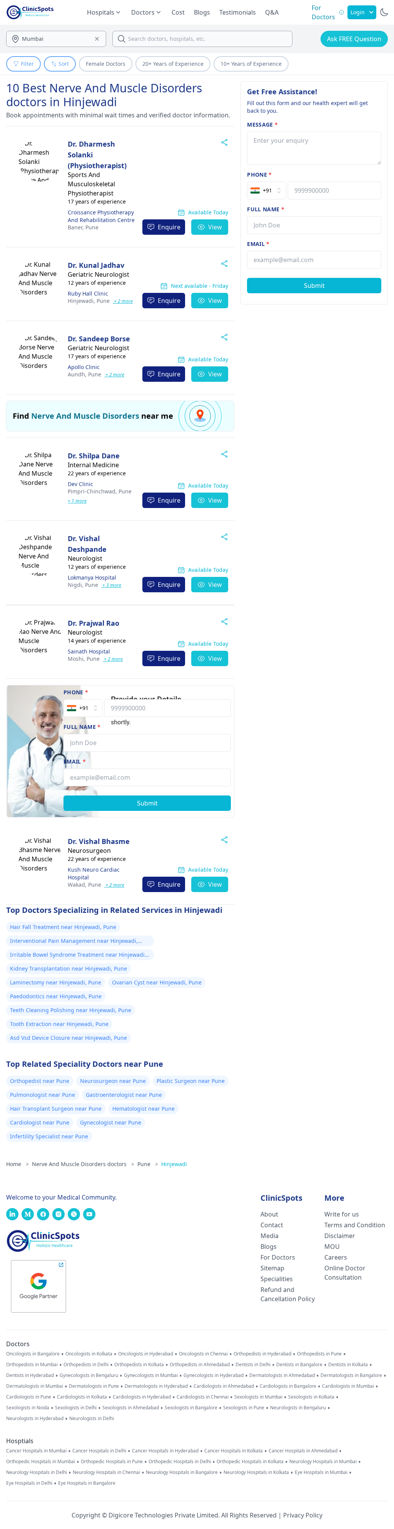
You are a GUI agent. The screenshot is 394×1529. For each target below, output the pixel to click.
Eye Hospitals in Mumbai (321, 1472)
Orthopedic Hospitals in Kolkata (250, 1462)
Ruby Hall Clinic (88, 293)
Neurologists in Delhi (91, 1418)
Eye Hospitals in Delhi (29, 1483)
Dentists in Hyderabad (30, 1375)
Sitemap (272, 1268)
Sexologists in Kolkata (311, 1397)
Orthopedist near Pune (39, 1081)
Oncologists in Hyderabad (145, 1354)
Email (74, 761)
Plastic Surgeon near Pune (191, 1081)
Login (358, 12)
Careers (335, 1257)
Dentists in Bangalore (299, 1365)
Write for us (341, 1214)
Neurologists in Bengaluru (298, 1408)
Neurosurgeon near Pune (113, 1081)
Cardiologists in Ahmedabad (224, 1386)
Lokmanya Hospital (92, 577)
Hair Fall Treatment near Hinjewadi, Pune (63, 927)
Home (17, 1164)
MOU (332, 1246)
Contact (271, 1225)
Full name (82, 726)
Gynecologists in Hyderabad (214, 1375)
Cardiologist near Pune (39, 1122)
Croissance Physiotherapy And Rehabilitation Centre (101, 216)
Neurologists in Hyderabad (34, 1418)
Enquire (169, 227)
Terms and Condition (354, 1225)
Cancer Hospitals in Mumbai (36, 1451)
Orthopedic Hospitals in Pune (112, 1462)
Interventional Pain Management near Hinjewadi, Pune (74, 941)
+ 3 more (111, 585)
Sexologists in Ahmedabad (130, 1408)
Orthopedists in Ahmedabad (200, 1365)
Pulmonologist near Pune (42, 1094)
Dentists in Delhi (252, 1365)
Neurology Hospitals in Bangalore (182, 1472)
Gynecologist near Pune (110, 1122)
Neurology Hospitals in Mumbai (323, 1462)
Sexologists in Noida (27, 1408)
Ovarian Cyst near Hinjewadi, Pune (157, 982)
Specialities (276, 1279)
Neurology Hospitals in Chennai (106, 1472)
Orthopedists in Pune (319, 1354)
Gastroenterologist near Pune (124, 1094)
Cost (178, 12)
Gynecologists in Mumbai (151, 1375)
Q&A (272, 12)
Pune (83, 227)
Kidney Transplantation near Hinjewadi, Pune (68, 968)
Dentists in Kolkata (348, 1365)
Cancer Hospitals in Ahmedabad (303, 1451)
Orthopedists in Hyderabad (262, 1354)
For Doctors (277, 1257)
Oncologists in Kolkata (88, 1354)
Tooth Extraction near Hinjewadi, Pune (59, 1024)
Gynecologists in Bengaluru (89, 1375)
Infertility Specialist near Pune (49, 1136)
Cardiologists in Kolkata (82, 1397)
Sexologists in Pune (243, 1408)
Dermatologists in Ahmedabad (282, 1375)
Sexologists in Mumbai (258, 1397)
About (269, 1214)
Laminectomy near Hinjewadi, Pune (55, 982)
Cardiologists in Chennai (203, 1397)
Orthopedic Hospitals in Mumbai (40, 1462)
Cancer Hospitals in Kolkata (233, 1451)
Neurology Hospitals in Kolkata (256, 1472)
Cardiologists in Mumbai (348, 1386)
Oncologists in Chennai (203, 1354)
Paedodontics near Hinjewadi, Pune (56, 996)
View (215, 227)
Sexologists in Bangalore (191, 1408)
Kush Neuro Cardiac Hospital (94, 873)
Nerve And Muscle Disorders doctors (83, 1164)
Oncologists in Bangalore (33, 1354)
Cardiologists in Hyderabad (142, 1397)
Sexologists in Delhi (76, 1408)
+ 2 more (123, 301)
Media (269, 1236)
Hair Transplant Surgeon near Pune (56, 1108)
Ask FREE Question (354, 39)
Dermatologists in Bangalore (351, 1375)
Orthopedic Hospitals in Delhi (180, 1462)
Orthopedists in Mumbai (32, 1365)
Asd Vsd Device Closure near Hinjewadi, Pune (68, 1037)
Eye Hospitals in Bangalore (86, 1483)
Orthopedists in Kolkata (139, 1365)
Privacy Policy (302, 1515)
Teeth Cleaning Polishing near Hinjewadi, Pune (70, 1010)
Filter (27, 63)
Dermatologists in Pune (94, 1386)
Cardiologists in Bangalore (288, 1386)
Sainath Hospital (89, 651)
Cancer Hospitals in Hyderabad (165, 1451)
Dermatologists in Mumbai (34, 1386)
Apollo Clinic (84, 367)
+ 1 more (77, 501)
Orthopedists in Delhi (86, 1365)
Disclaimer (339, 1236)
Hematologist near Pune (143, 1108)
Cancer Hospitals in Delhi (99, 1451)
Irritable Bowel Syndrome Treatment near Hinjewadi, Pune (78, 955)
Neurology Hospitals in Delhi (36, 1472)
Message (262, 124)
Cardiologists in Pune (28, 1397)
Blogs (202, 12)
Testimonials (237, 12)
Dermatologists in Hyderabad (156, 1386)
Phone (75, 692)
